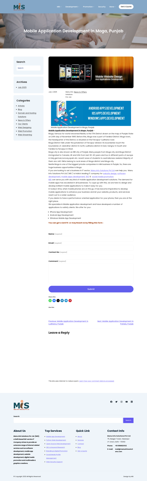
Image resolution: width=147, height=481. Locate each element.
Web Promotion (25, 131)
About (80, 436)
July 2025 (22, 87)
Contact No (57, 252)
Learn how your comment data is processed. (96, 381)
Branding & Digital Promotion (57, 451)
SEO (87, 176)
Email (55, 243)
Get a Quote (82, 451)
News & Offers (24, 120)
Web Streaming (25, 134)
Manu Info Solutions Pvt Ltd (103, 170)
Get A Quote (126, 6)
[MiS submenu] (61, 6)
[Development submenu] (78, 6)
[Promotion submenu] (93, 6)
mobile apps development (73, 176)
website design (109, 173)
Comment (57, 261)
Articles (21, 106)
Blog (20, 109)
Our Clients (23, 124)
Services (81, 440)
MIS (50, 179)
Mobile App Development (55, 436)
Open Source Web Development (58, 444)
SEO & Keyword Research (55, 447)
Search (17, 416)
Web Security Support (54, 462)
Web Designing (24, 127)
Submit (91, 289)
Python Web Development (56, 440)
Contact (81, 444)
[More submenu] (115, 6)
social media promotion (103, 176)
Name (55, 234)
